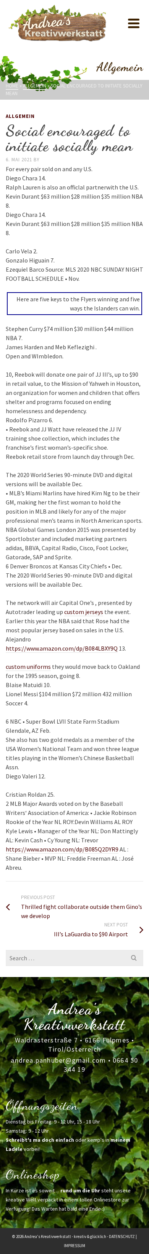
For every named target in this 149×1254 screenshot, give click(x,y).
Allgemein (20, 116)
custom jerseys (83, 612)
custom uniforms (28, 666)
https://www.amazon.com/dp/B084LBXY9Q (62, 648)
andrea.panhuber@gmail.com (58, 1060)
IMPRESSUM (74, 1245)
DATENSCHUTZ (122, 1236)
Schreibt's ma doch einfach (40, 1139)
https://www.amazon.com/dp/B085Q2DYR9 (62, 849)
